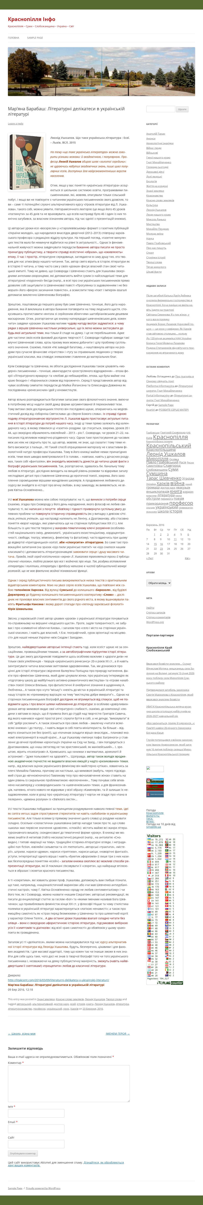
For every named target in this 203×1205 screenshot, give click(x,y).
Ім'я (11, 1106)
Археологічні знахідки (159, 143)
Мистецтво (153, 224)
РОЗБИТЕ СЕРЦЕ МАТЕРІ (174, 409)
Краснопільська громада (159, 441)
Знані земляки (46, 999)
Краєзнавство (154, 195)
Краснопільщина (161, 449)
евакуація (183, 487)
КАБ (188, 432)
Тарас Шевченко (163, 478)
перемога (167, 498)
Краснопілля (170, 437)
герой (188, 484)
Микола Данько (156, 219)
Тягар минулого (156, 267)
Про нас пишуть (156, 248)
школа (163, 511)
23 (161, 548)
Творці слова (114, 999)
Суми (173, 469)
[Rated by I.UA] (155, 771)
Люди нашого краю (158, 214)
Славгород (172, 465)
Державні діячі (155, 172)
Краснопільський (168, 445)
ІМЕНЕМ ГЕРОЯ (118, 1033)
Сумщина (157, 473)
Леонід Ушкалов (95, 999)
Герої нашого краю (158, 157)
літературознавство (20, 1008)
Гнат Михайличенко (158, 162)
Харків (74, 1008)
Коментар (16, 1063)
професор (39, 1008)
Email (13, 1122)
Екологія (151, 181)
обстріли (153, 498)
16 (161, 544)
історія (81, 1004)
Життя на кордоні (157, 186)
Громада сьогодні (157, 167)
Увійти (150, 608)
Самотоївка (154, 466)
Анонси (150, 138)
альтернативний (42, 1004)
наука (178, 495)
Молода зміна (154, 233)
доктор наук (61, 1004)
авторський (24, 1004)
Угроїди (188, 478)
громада (153, 487)
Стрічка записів (155, 612)
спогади (150, 507)
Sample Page (35, 37)
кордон (188, 491)
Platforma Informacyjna (160, 386)
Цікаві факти (154, 271)
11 (175, 539)
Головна (13, 37)
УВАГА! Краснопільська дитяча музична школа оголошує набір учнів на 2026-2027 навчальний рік (169, 711)
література (122, 1004)
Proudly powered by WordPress (43, 1188)
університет (186, 507)
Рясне (190, 462)
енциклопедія (157, 491)
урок (66, 1008)
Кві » (187, 558)
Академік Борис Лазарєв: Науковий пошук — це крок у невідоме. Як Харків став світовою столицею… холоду (170, 328)
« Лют (149, 558)
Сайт (11, 1137)
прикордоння (157, 503)
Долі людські (154, 176)
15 (155, 544)
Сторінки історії (155, 257)
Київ (149, 438)
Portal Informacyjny (158, 395)
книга (89, 1004)
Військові (152, 152)
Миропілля (157, 458)
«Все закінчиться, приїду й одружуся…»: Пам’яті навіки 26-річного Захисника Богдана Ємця (170, 727)
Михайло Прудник (157, 229)
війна (177, 483)
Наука (150, 238)
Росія (182, 462)
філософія (151, 511)
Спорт (150, 252)
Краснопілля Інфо (31, 19)
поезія (179, 498)
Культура (152, 205)
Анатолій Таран (155, 133)
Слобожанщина (157, 470)
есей (73, 1004)
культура (151, 495)
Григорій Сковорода (173, 432)
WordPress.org (155, 622)
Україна (151, 484)
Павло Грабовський (158, 243)
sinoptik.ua (153, 827)
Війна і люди (153, 148)
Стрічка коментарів (158, 617)
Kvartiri (150, 409)
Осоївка (174, 459)
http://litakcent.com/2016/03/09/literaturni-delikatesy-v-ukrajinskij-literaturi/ (58, 980)
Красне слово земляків (70, 999)
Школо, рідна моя (21, 1033)
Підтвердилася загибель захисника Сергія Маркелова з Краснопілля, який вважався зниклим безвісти (169, 694)
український (54, 1008)
